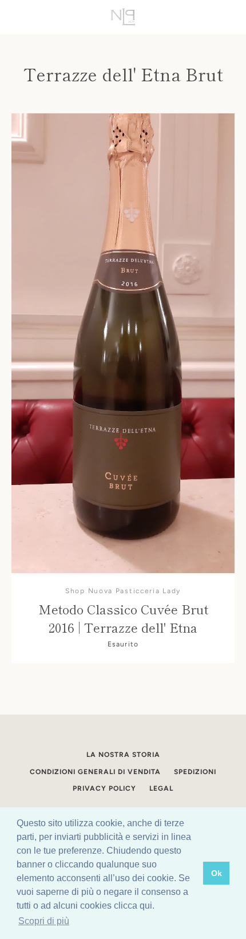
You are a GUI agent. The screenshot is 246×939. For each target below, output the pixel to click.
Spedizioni (195, 772)
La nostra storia (123, 755)
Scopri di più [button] (43, 921)
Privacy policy (104, 788)
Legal (161, 788)
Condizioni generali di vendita (95, 772)
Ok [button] (216, 873)
